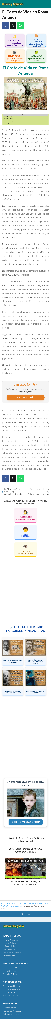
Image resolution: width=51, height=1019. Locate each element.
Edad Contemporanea (12, 953)
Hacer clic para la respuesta (25, 822)
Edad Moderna (9, 949)
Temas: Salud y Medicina (13, 968)
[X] (13, 25)
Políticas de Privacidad (12, 1011)
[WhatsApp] (20, 25)
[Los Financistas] (25, 124)
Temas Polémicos (10, 974)
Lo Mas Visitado (9, 1008)
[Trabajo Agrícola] (25, 117)
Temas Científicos (10, 971)
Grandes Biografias (10, 956)
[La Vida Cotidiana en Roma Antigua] (25, 115)
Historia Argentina (10, 940)
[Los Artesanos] (25, 120)
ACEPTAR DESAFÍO (25, 397)
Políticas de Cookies (11, 1014)
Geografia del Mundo (11, 986)
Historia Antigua (9, 943)
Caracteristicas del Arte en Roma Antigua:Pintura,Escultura (38, 491)
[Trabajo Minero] (25, 118)
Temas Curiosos (9, 993)
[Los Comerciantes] (25, 122)
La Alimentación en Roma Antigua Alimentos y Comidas (13, 491)
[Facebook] (5, 25)
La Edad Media (9, 946)
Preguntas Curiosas (11, 996)
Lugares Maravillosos (11, 989)
